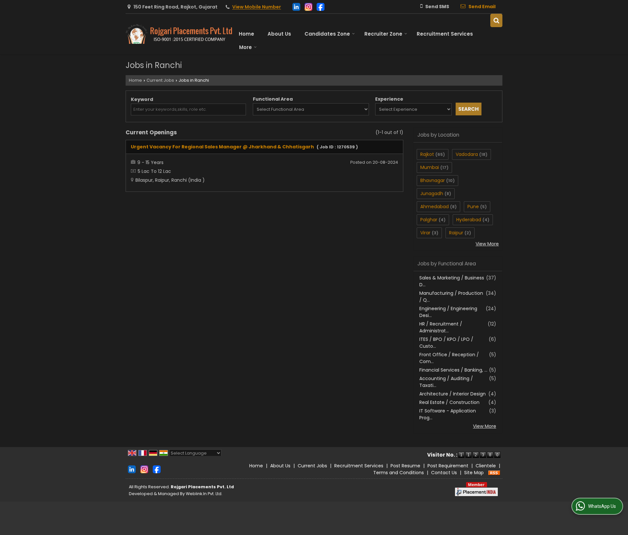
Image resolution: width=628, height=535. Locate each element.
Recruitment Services (445, 33)
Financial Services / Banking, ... (453, 370)
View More (487, 244)
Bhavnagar (432, 180)
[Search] (496, 20)
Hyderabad (468, 219)
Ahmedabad (434, 206)
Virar (425, 232)
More (245, 47)
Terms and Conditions (398, 472)
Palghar (428, 219)
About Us (279, 33)
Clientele (486, 465)
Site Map (474, 472)
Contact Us (444, 472)
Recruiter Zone (383, 33)
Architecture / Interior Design (452, 394)
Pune (473, 206)
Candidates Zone (327, 33)
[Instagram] (308, 6)
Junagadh (431, 193)
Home (246, 33)
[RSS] (494, 472)
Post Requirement (447, 465)
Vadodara (467, 154)
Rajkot (427, 154)
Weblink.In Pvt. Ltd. (204, 493)
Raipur (456, 232)
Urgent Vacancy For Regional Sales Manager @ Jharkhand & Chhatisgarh (222, 146)
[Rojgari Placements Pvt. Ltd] (179, 34)
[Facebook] (320, 6)
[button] (256, 7)
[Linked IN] (296, 6)
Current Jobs (160, 80)
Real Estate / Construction (449, 402)
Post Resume (405, 465)
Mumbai (429, 167)
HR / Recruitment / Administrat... (440, 327)
